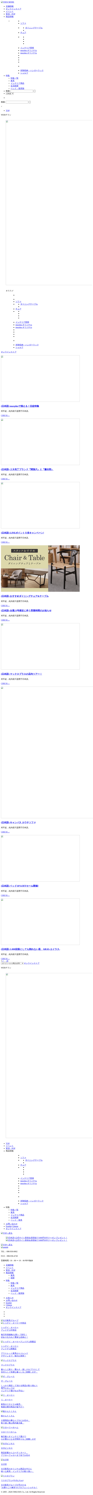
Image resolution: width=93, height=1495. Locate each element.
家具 (13, 81)
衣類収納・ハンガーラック (32, 70)
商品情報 (10, 17)
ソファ (23, 23)
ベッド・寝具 (16, 1220)
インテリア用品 (17, 83)
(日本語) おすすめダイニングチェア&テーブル (25, 596)
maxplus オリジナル (28, 50)
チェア (23, 33)
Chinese (15, 1226)
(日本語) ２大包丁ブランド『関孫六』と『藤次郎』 (27, 469)
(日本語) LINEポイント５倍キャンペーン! (22, 532)
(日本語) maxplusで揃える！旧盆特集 (20, 406)
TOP (8, 111)
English (9, 1226)
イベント (10, 11)
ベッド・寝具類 (17, 88)
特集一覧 (14, 78)
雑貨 (13, 1278)
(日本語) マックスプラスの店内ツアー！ (21, 674)
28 (7, 961)
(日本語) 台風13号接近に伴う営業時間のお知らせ (26, 610)
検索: (8, 91)
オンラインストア (13, 9)
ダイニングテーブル (34, 28)
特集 (8, 76)
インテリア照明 (27, 48)
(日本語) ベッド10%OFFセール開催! (20, 886)
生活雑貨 (14, 86)
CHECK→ (5, 415)
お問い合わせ (11, 1224)
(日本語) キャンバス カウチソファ (18, 822)
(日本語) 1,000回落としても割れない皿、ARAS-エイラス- (30, 949)
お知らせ (10, 1298)
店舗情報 (10, 6)
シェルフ (24, 73)
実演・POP (10, 14)
